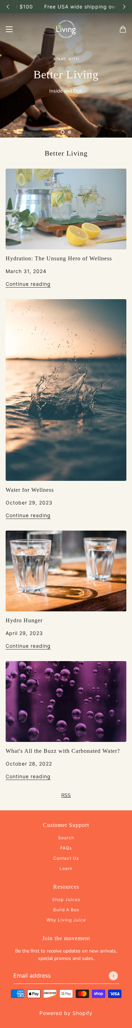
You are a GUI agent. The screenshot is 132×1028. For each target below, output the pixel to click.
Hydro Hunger (24, 620)
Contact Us (66, 858)
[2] (69, 132)
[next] (124, 6)
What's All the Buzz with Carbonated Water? (63, 751)
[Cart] (122, 29)
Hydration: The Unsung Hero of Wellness (59, 258)
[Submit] (113, 975)
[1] (62, 132)
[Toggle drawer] (9, 29)
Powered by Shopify (66, 1013)
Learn (66, 868)
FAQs (66, 848)
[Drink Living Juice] (66, 29)
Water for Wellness (30, 490)
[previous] (8, 6)
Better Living (66, 153)
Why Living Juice (66, 920)
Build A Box (66, 909)
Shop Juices (66, 899)
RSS (66, 795)
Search (66, 837)
